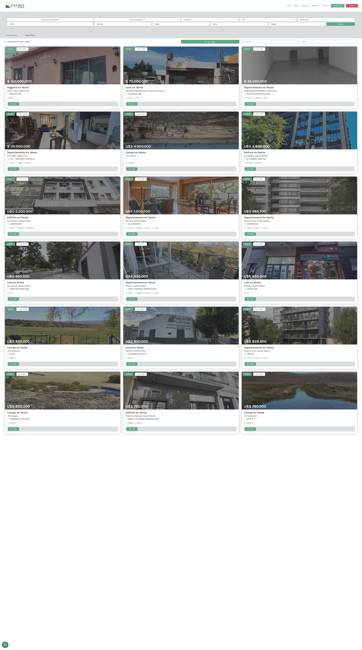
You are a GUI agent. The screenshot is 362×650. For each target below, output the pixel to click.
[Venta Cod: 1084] (62, 130)
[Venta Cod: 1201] (181, 390)
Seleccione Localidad (50, 20)
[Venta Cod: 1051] (299, 195)
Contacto (351, 6)
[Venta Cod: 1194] (62, 260)
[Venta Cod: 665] (62, 390)
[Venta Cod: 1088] (181, 65)
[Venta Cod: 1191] (299, 260)
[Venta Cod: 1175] (62, 195)
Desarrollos (315, 6)
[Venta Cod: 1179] (299, 130)
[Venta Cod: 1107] (62, 65)
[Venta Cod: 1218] (299, 65)
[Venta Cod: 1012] (181, 130)
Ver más (13, 104)
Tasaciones (337, 6)
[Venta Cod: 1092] (62, 325)
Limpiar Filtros (30, 35)
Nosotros (325, 6)
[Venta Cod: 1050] (299, 325)
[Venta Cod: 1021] (299, 390)
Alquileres (305, 6)
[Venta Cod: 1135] (181, 195)
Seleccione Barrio (136, 20)
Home (289, 6)
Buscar (341, 24)
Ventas (296, 6)
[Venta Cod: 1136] (181, 260)
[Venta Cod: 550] (181, 325)
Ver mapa (211, 42)
